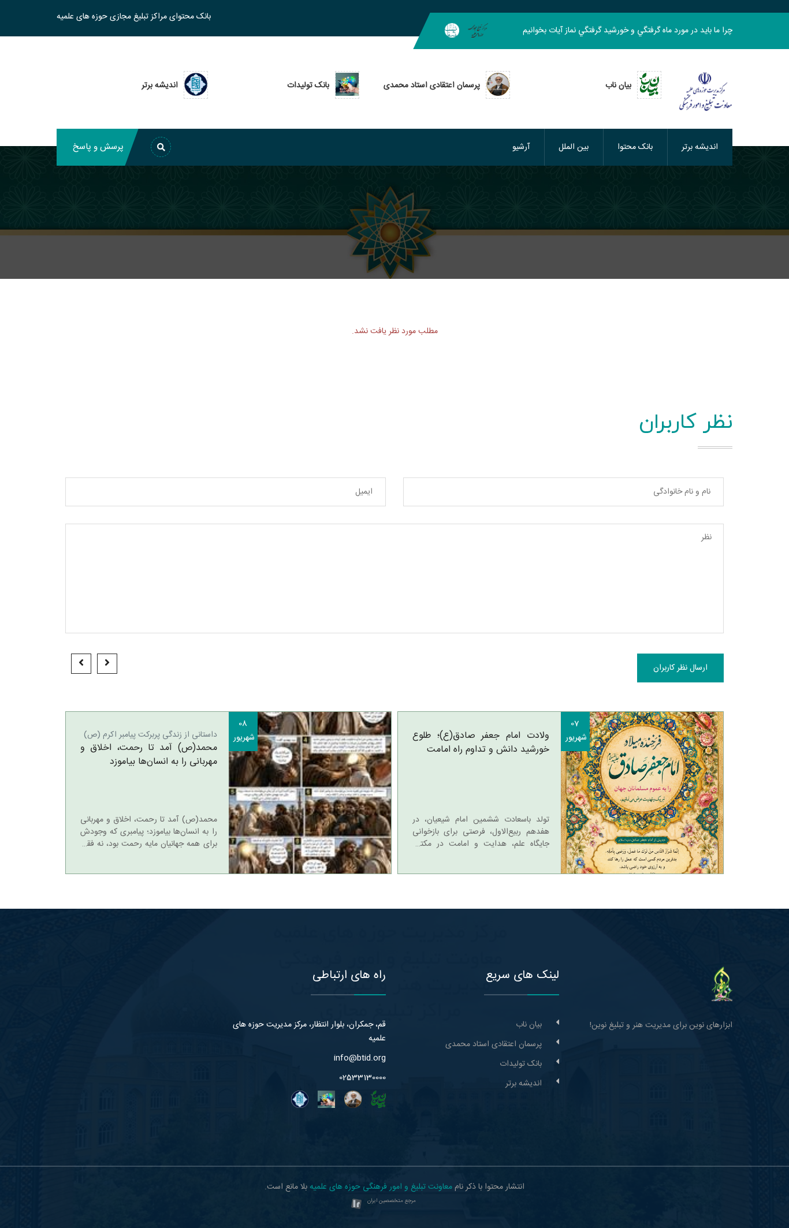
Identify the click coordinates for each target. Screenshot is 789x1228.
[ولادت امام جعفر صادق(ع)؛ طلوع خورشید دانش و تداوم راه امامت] (642, 793)
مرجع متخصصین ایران (391, 1200)
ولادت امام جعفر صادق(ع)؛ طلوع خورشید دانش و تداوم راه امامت (480, 743)
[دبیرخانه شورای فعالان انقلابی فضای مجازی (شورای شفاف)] (452, 30)
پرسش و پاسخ (98, 147)
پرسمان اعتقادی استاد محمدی (493, 1044)
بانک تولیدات (521, 1064)
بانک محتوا (635, 147)
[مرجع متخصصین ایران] (356, 1204)
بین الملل (574, 147)
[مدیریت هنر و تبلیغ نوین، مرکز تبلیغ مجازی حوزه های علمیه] (722, 984)
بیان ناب (529, 1025)
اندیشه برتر (700, 147)
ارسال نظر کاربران (680, 668)
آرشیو (521, 147)
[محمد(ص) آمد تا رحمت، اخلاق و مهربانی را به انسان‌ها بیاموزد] (310, 793)
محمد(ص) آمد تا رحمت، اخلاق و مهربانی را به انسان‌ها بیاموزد (148, 755)
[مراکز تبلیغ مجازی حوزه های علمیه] (478, 30)
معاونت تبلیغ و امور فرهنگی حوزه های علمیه (381, 1187)
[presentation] (107, 664)
